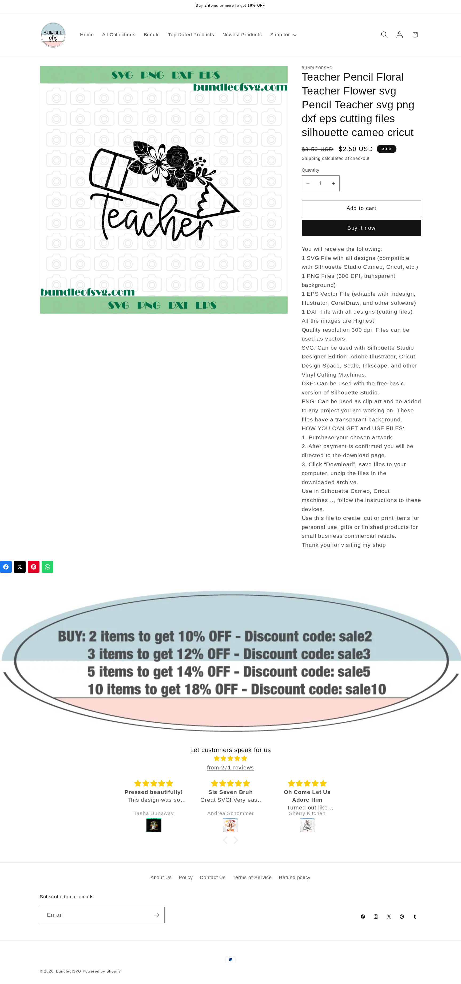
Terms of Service (252, 877)
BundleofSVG (68, 971)
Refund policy (295, 877)
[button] (282, 34)
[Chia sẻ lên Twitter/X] (20, 567)
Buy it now (361, 228)
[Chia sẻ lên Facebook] (6, 567)
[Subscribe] (156, 915)
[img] (230, 758)
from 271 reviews (230, 767)
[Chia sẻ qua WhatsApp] (47, 567)
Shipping (311, 158)
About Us (161, 877)
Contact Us (213, 877)
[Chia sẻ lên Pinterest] (33, 567)
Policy (186, 877)
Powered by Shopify (102, 971)
